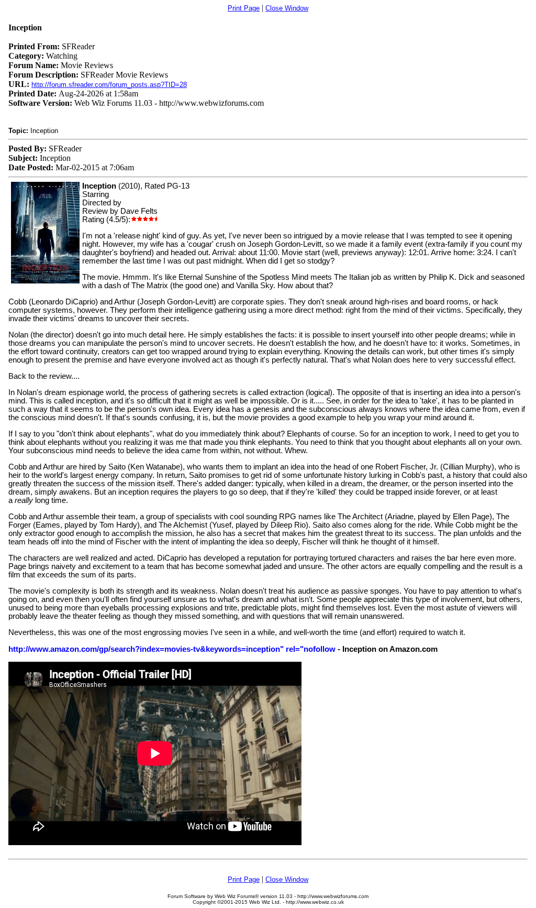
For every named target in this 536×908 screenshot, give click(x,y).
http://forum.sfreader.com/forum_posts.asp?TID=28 (109, 85)
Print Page (244, 8)
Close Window (286, 8)
